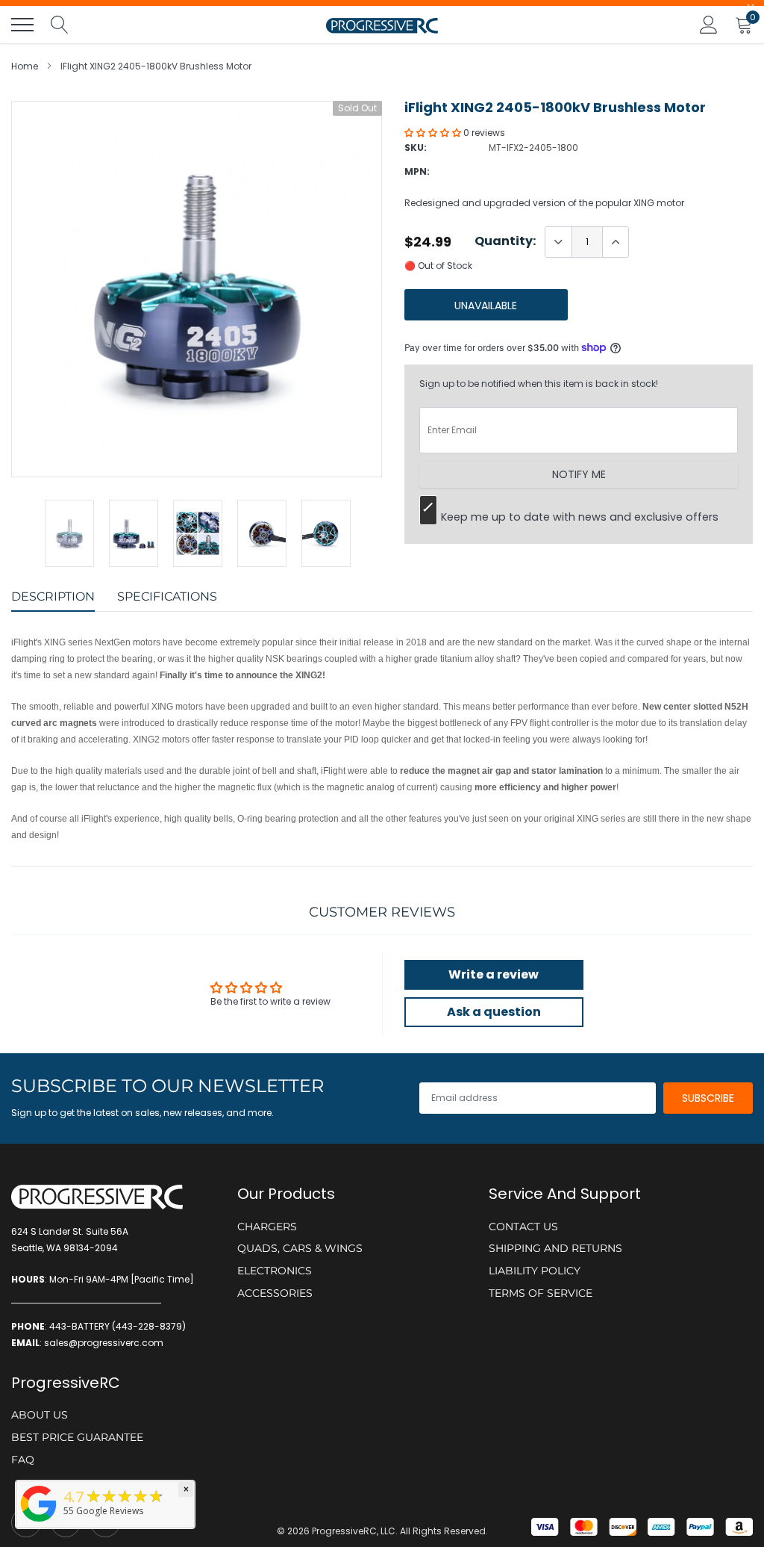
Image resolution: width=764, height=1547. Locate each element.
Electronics (274, 1270)
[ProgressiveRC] (38, 1522)
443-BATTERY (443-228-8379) (117, 1326)
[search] (60, 24)
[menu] (22, 24)
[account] (709, 24)
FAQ (22, 1459)
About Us (39, 1415)
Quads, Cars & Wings (300, 1248)
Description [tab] (53, 596)
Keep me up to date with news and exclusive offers (579, 516)
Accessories (275, 1293)
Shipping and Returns (555, 1248)
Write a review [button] (493, 974)
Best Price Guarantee (77, 1437)
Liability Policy (534, 1270)
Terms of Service (540, 1293)
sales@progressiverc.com (103, 1342)
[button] (433, 132)
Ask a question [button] (494, 1011)
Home (24, 66)
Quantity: (505, 241)
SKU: (415, 147)
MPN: (417, 171)
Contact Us (523, 1226)
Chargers (267, 1226)
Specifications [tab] (167, 596)
